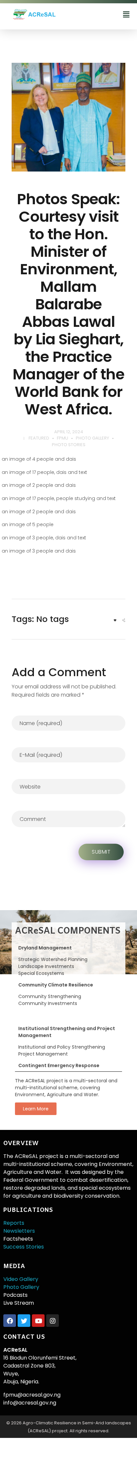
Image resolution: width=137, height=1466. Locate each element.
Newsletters (19, 1231)
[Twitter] (24, 1320)
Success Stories (23, 1247)
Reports (13, 1223)
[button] (126, 14)
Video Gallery (20, 1279)
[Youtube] (38, 1320)
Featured (39, 438)
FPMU (62, 438)
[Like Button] (115, 620)
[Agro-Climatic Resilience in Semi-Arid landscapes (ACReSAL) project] (53, 14)
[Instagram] (52, 1320)
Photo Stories (68, 445)
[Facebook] (9, 1320)
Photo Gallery (92, 438)
